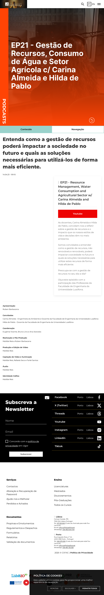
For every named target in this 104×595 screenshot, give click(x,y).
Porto (80, 397)
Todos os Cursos (62, 505)
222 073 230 (61, 541)
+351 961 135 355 (68, 547)
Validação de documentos (20, 542)
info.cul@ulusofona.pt (67, 527)
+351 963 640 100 (68, 529)
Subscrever (26, 454)
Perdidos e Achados (17, 503)
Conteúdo (26, 129)
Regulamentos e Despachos (21, 528)
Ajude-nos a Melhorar (17, 499)
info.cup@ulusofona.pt (67, 545)
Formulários (12, 532)
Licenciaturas (61, 486)
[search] (82, 4)
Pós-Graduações (63, 500)
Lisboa (89, 397)
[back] (92, 120)
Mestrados (59, 491)
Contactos (12, 486)
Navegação (78, 129)
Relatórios (11, 537)
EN (93, 4)
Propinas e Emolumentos (20, 523)
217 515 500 (61, 523)
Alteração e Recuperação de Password (21, 493)
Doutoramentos (62, 495)
